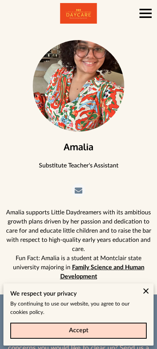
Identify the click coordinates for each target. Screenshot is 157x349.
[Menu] (145, 13)
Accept (78, 330)
